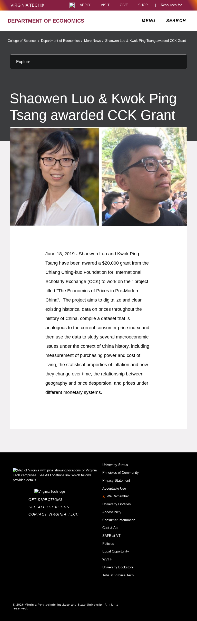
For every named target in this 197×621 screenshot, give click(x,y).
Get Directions (47, 500)
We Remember (118, 496)
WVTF (107, 559)
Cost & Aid (110, 528)
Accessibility (111, 512)
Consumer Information (118, 520)
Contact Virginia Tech (55, 514)
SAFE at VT (111, 536)
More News (93, 41)
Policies (108, 544)
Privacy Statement (116, 480)
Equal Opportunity (115, 551)
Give (124, 5)
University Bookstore (117, 567)
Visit (105, 5)
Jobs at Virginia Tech (118, 575)
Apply (85, 5)
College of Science (23, 41)
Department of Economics (61, 41)
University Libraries (116, 504)
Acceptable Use (114, 488)
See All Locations (50, 507)
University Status (115, 465)
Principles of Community (120, 472)
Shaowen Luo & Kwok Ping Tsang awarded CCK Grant (145, 41)
